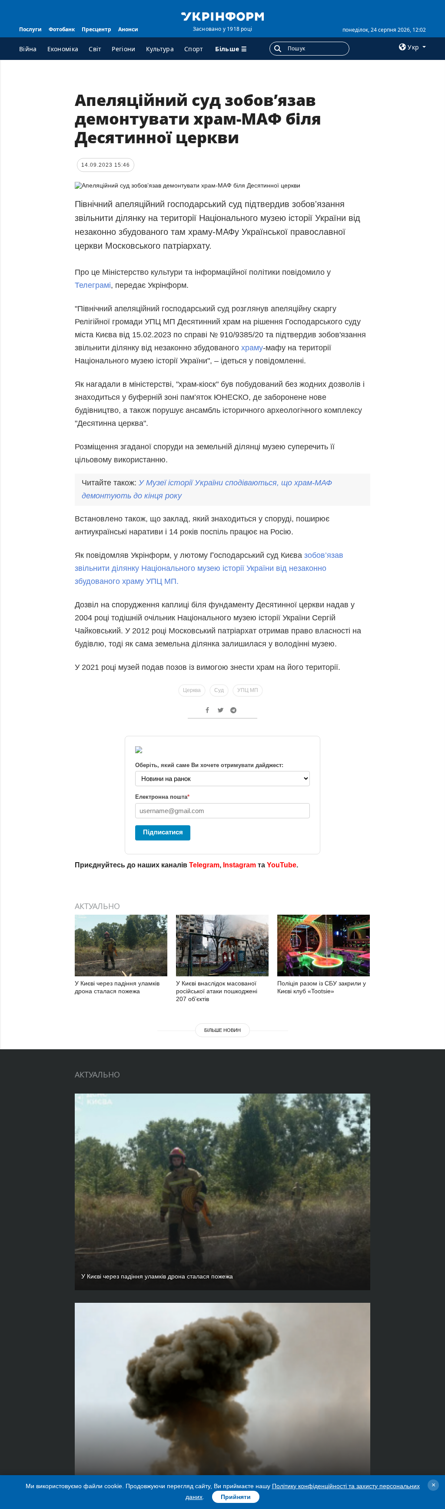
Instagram (239, 865)
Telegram (204, 865)
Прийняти (236, 1496)
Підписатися (163, 832)
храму (251, 347)
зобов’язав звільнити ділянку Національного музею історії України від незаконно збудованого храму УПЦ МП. (209, 568)
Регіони (123, 49)
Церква (192, 690)
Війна (28, 49)
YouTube (281, 865)
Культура (160, 49)
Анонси (128, 29)
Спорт (193, 49)
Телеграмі (93, 285)
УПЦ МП (247, 690)
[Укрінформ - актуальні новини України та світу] (222, 15)
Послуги (30, 29)
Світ (95, 49)
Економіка (63, 49)
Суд (219, 690)
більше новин (222, 1030)
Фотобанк (62, 29)
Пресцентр (96, 29)
